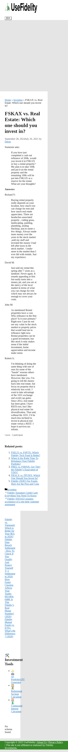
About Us (42, 742)
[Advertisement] (34, 56)
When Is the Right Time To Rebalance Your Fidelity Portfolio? (24, 461)
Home (8, 100)
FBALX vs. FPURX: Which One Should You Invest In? (25, 477)
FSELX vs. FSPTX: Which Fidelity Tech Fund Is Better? (25, 454)
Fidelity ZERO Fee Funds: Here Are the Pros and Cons (25, 482)
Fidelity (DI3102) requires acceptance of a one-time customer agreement (22, 501)
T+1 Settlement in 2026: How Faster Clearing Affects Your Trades (10, 582)
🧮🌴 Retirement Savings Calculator (16, 691)
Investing (18, 100)
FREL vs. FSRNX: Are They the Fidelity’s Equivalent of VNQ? (25, 469)
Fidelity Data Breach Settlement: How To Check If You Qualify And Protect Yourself (10, 553)
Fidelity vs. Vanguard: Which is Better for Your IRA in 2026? (10, 528)
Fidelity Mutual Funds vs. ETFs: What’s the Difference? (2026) (10, 628)
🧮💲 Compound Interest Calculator (16, 706)
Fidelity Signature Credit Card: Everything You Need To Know (21, 494)
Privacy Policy (55, 742)
